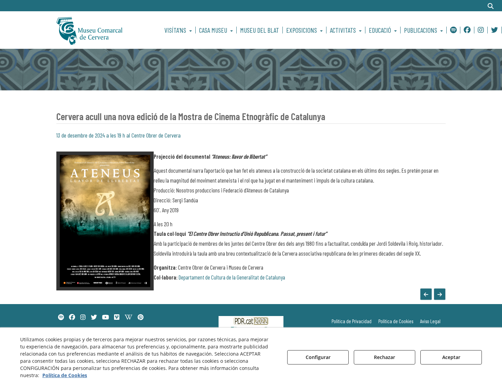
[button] (101, 30)
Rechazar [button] (384, 357)
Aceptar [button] (451, 357)
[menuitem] (179, 30)
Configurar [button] (318, 357)
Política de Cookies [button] (64, 375)
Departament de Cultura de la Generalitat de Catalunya (232, 277)
